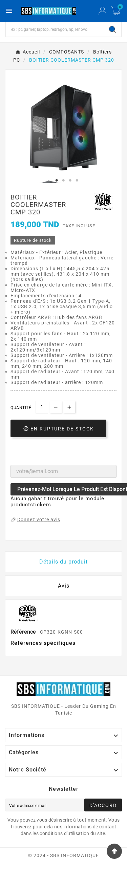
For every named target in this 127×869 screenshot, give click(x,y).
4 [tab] (77, 180)
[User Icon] (102, 11)
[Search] (112, 29)
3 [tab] (70, 180)
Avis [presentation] (63, 585)
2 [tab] (63, 180)
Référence (23, 632)
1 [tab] (57, 180)
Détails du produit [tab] (63, 561)
